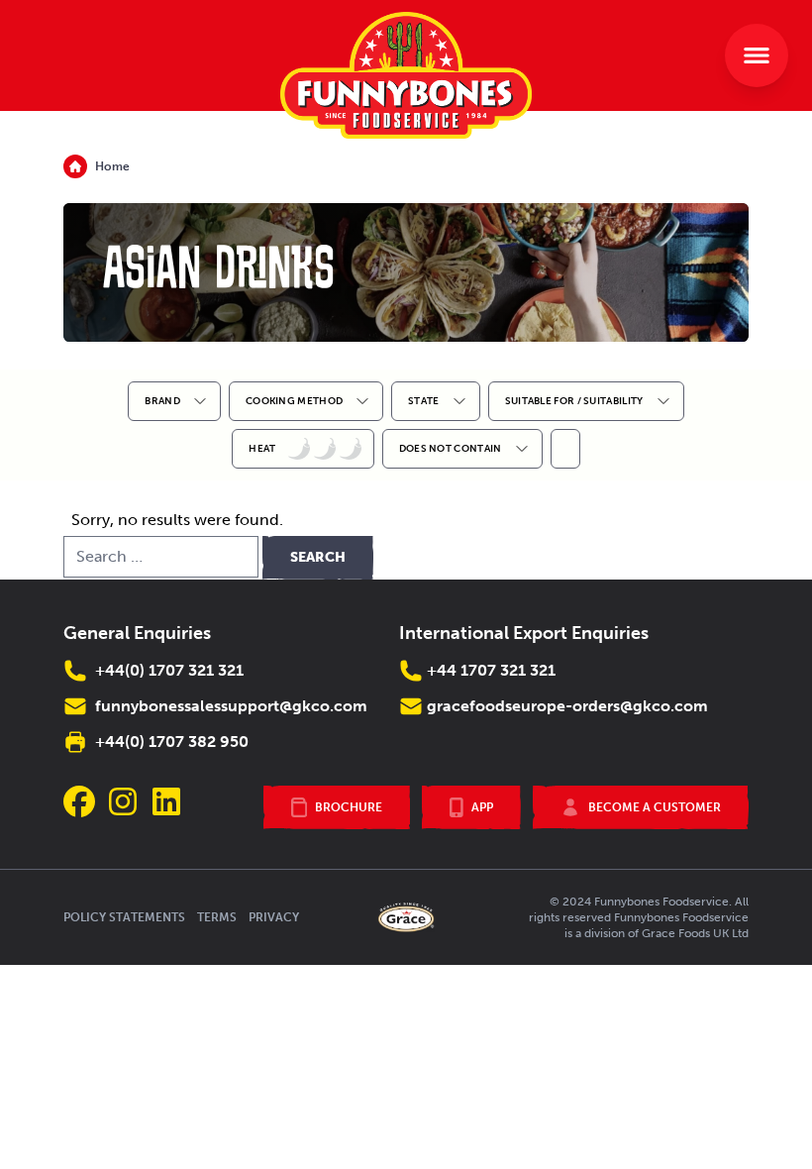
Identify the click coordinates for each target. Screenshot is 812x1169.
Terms (217, 917)
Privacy (274, 917)
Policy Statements (124, 917)
